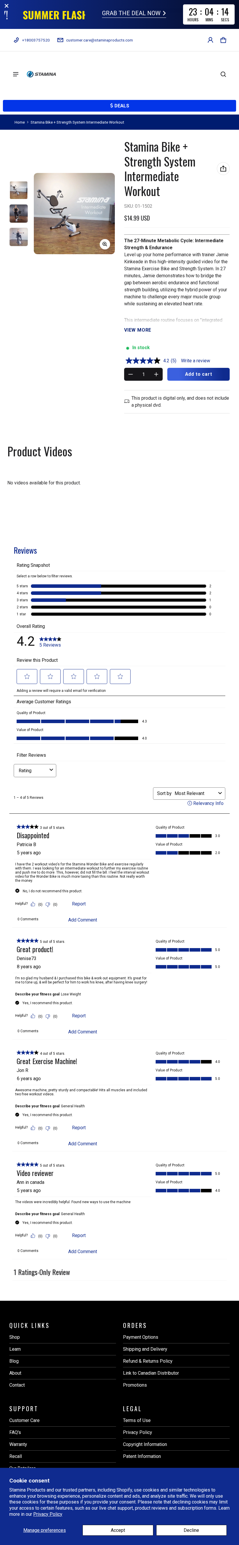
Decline (191, 1530)
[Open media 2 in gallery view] (18, 213)
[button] (223, 40)
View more (137, 330)
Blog (14, 1361)
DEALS (122, 105)
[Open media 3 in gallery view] (18, 237)
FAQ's (15, 1432)
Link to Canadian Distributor (151, 1373)
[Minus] (130, 374)
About (15, 1373)
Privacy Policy (47, 1514)
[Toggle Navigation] (15, 74)
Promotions (135, 1385)
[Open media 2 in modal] (74, 213)
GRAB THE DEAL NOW (131, 14)
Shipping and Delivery (145, 1349)
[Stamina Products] (41, 74)
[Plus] (156, 374)
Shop (14, 1337)
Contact (17, 1385)
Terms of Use (137, 1420)
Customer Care (24, 1420)
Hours (193, 20)
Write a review (195, 360)
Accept (118, 1530)
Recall (15, 1456)
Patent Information (142, 1456)
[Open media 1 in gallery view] (18, 190)
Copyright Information (145, 1444)
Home (20, 122)
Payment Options (140, 1337)
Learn (15, 1349)
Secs (225, 20)
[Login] (210, 40)
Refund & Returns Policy (148, 1361)
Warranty (18, 1444)
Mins (209, 20)
